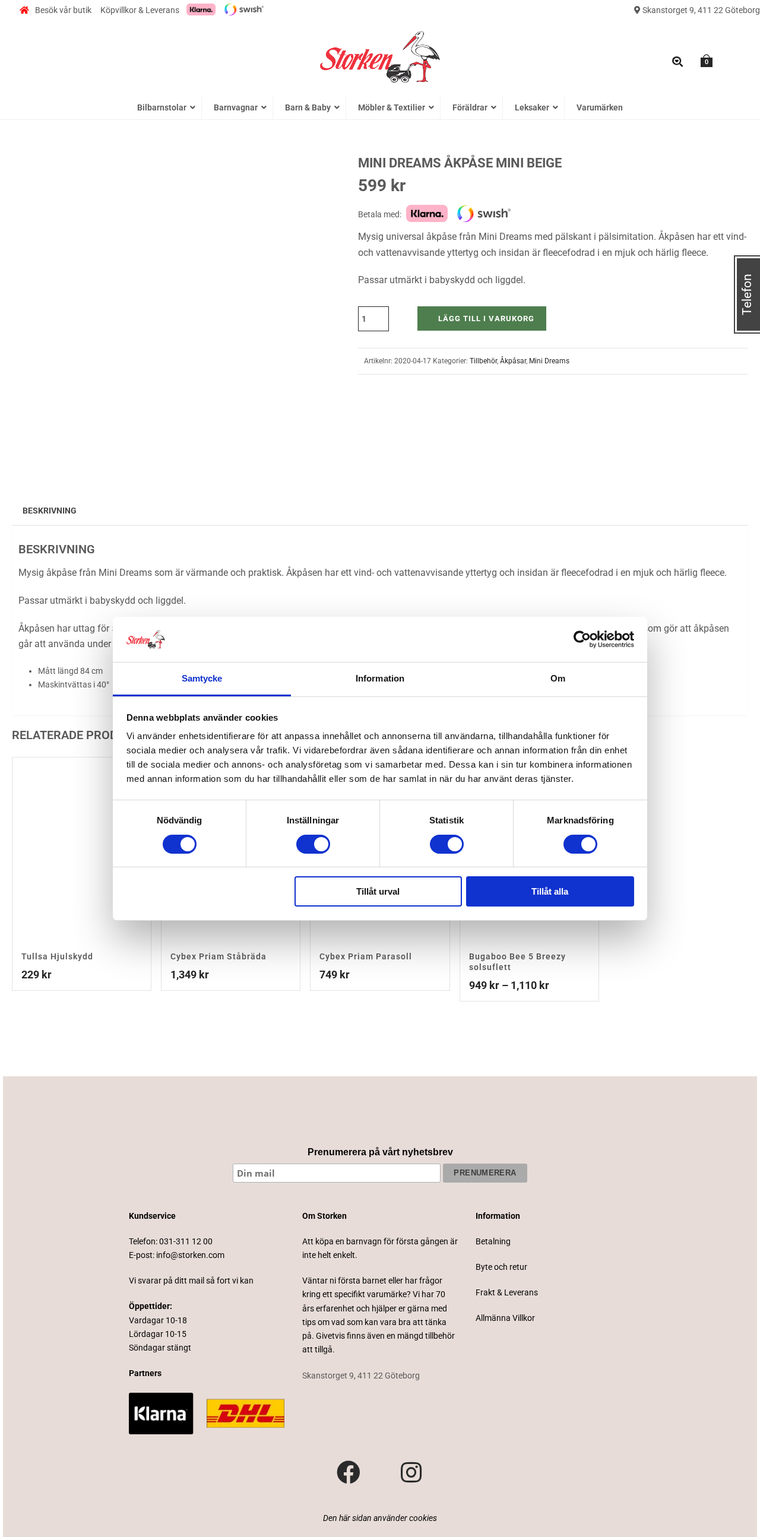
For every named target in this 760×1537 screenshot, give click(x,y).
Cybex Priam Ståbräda (218, 956)
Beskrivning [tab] (50, 510)
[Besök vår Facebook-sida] (348, 1473)
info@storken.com (190, 1255)
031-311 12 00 (186, 1241)
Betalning (493, 1241)
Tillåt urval (378, 891)
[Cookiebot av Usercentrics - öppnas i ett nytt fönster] (582, 639)
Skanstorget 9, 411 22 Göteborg (700, 10)
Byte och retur (501, 1267)
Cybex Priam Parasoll (365, 956)
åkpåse (61, 572)
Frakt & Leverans (507, 1292)
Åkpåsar (513, 361)
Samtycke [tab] (202, 678)
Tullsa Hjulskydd (57, 956)
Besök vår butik (63, 10)
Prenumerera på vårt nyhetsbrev (380, 1152)
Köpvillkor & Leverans (139, 10)
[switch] (313, 844)
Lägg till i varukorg (486, 318)
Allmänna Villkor (505, 1318)
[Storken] (380, 56)
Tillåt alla (549, 891)
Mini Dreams (549, 361)
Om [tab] (557, 678)
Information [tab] (380, 678)
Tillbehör (483, 361)
